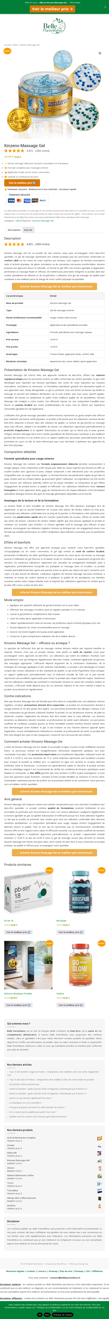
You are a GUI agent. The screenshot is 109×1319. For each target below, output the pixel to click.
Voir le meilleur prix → (52, 8)
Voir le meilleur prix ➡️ (18, 932)
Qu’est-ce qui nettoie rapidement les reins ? (30, 1098)
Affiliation (97, 1271)
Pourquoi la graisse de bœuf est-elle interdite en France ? (37, 1107)
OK (39, 1315)
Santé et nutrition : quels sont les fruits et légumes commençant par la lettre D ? (48, 1088)
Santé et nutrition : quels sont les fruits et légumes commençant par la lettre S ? (48, 1093)
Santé (15, 44)
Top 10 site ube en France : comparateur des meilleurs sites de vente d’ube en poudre (51, 1079)
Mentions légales (15, 1271)
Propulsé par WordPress (56, 1264)
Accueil (7, 44)
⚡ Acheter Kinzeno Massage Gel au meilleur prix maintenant (54, 286)
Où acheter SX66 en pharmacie (24, 1084)
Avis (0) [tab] (28, 229)
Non (47, 1315)
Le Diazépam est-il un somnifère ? (25, 1102)
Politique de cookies (62, 1315)
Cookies (31, 1271)
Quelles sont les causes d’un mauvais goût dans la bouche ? (38, 1116)
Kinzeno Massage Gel (43, 220)
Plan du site (66, 1271)
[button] (100, 53)
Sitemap (53, 1271)
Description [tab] (14, 229)
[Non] (105, 1310)
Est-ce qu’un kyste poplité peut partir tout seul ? (32, 1111)
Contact (41, 1271)
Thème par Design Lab (78, 1264)
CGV (88, 1271)
